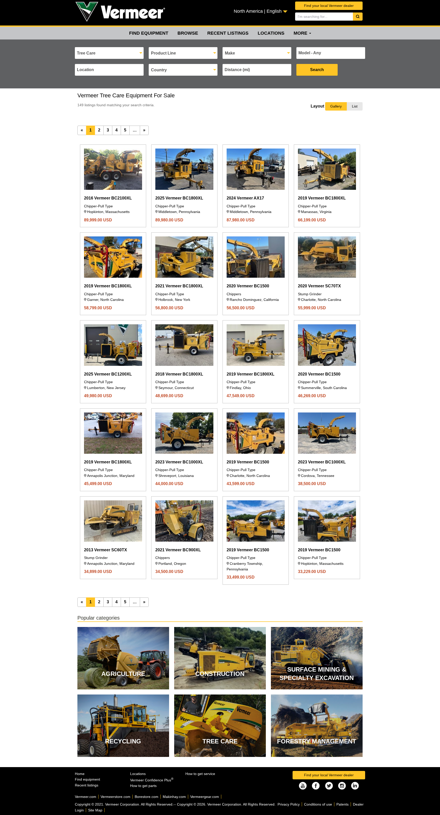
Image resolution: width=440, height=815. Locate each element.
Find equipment (148, 33)
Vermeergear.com (204, 797)
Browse (187, 33)
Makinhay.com (174, 797)
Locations (271, 33)
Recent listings (228, 33)
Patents (342, 804)
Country (159, 70)
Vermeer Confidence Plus (151, 780)
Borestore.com (146, 797)
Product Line (163, 53)
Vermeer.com (85, 797)
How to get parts (143, 786)
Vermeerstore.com (115, 797)
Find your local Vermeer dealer (329, 6)
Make (230, 53)
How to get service (200, 774)
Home (80, 774)
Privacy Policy (289, 804)
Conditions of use (318, 804)
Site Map (95, 810)
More (301, 33)
